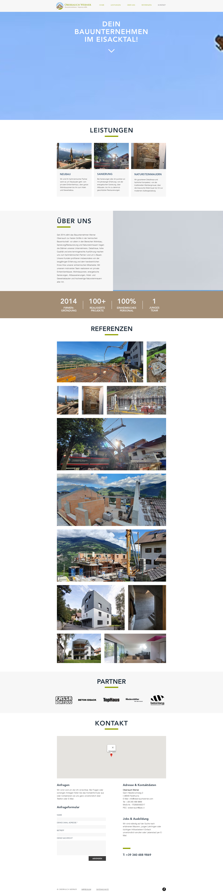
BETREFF (60, 830)
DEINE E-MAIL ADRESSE (66, 822)
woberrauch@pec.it (136, 807)
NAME (59, 815)
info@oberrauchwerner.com (141, 798)
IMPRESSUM (86, 889)
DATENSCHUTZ (102, 889)
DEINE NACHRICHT (65, 838)
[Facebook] (164, 889)
